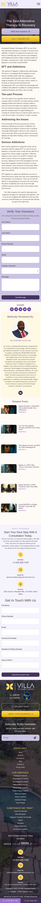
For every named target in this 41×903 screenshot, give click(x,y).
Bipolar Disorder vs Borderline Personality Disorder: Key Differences (29, 408)
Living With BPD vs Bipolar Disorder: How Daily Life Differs (28, 506)
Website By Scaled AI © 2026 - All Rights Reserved (20, 896)
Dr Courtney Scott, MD (20, 340)
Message (5, 277)
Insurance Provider (9, 638)
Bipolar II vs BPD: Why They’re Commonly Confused (29, 466)
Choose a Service (9, 266)
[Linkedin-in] (20, 393)
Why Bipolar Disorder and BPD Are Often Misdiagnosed (29, 446)
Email (4, 255)
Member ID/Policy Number (12, 649)
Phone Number (7, 244)
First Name (6, 222)
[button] (12, 309)
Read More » (22, 412)
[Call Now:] (20, 852)
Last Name (6, 233)
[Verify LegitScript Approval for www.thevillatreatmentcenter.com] (27, 700)
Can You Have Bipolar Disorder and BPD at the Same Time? (29, 427)
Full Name (5, 605)
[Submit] (34, 738)
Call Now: (20, 857)
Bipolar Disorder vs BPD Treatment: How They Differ (28, 486)
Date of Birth (7, 660)
